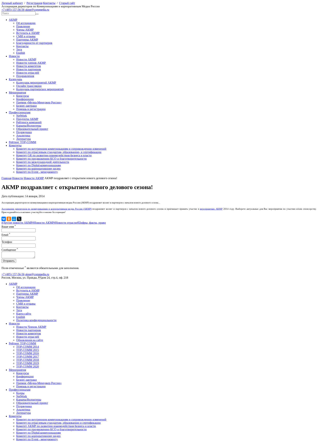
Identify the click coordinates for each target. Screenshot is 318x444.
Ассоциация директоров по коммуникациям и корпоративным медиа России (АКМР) (46, 208)
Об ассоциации (26, 23)
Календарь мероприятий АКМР (36, 82)
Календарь (15, 79)
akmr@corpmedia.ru (37, 9)
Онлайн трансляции (29, 85)
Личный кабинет (12, 3)
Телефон (6, 242)
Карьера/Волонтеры (28, 125)
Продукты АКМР (27, 119)
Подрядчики (24, 132)
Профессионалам (19, 112)
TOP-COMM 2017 (27, 356)
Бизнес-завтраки (26, 105)
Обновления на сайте (29, 340)
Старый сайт (67, 3)
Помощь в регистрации (31, 109)
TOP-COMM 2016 (27, 353)
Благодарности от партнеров (34, 42)
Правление (23, 26)
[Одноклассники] (9, 219)
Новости (14, 56)
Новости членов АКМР (31, 62)
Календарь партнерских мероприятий (40, 89)
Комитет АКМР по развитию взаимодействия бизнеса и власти (56, 426)
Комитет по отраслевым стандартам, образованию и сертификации (58, 422)
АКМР (13, 19)
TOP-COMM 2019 (27, 363)
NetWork (21, 115)
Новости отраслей (27, 72)
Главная (6, 178)
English (20, 52)
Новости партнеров (28, 69)
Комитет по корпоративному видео (38, 168)
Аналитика (23, 135)
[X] (19, 219)
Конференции (25, 99)
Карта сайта (23, 313)
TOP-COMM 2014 (27, 346)
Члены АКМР (25, 29)
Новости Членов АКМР (31, 326)
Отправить (9, 260)
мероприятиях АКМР (211, 208)
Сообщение (9, 249)
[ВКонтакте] (3, 219)
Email (5, 234)
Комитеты (15, 145)
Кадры (20, 393)
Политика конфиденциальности (36, 320)
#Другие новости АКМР (16, 222)
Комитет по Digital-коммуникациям (38, 165)
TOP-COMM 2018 (27, 359)
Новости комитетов (28, 66)
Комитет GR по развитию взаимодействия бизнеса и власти (54, 155)
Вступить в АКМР (28, 33)
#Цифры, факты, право (91, 222)
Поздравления (25, 76)
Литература (23, 138)
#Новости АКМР (43, 222)
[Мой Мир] (14, 219)
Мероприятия (17, 92)
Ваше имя (8, 226)
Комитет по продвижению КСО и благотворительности (51, 158)
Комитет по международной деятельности (42, 162)
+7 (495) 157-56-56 (12, 9)
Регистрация (34, 3)
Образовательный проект (32, 128)
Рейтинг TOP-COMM (22, 142)
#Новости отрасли (65, 222)
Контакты (49, 3)
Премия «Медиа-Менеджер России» (39, 102)
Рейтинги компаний (29, 122)
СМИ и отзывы (26, 36)
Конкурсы (22, 95)
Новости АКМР (26, 59)
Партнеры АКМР (27, 39)
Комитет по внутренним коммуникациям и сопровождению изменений (61, 148)
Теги (19, 49)
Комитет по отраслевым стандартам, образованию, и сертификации (58, 152)
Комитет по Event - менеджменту (37, 171)
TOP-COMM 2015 (27, 350)
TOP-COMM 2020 (27, 366)
